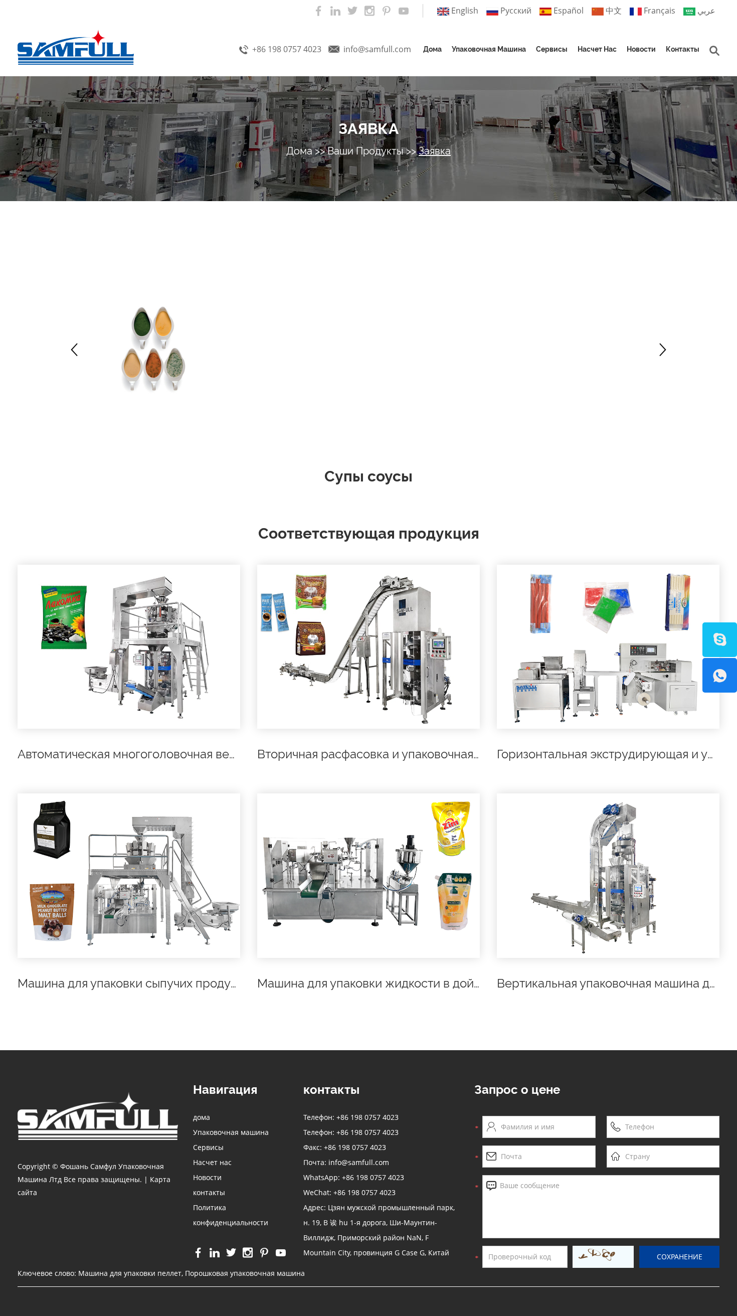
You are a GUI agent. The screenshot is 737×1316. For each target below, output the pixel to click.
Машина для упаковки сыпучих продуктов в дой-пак (166, 983)
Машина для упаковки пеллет (129, 1273)
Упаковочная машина (489, 49)
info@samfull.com (377, 49)
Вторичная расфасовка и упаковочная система (390, 754)
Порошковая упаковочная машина (245, 1273)
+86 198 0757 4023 (373, 1177)
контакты (682, 49)
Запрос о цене (517, 1089)
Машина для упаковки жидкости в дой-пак (377, 983)
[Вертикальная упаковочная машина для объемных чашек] (608, 875)
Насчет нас (597, 49)
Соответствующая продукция (368, 533)
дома (432, 49)
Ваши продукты (365, 151)
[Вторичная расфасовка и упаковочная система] (368, 647)
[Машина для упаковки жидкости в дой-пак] (368, 875)
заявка (368, 128)
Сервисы (552, 49)
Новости (641, 49)
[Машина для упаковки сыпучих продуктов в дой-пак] (129, 875)
